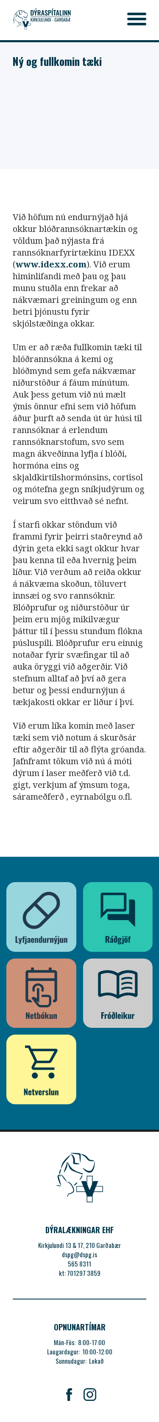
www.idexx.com (51, 264)
